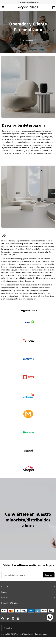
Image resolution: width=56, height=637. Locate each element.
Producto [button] (4, 586)
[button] (28, 597)
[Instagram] (13, 618)
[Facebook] (2, 618)
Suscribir (48, 575)
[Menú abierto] (5, 7)
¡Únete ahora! (28, 41)
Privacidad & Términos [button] (9, 603)
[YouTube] (18, 618)
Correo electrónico (10, 577)
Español (7, 628)
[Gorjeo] (8, 618)
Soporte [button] (4, 592)
